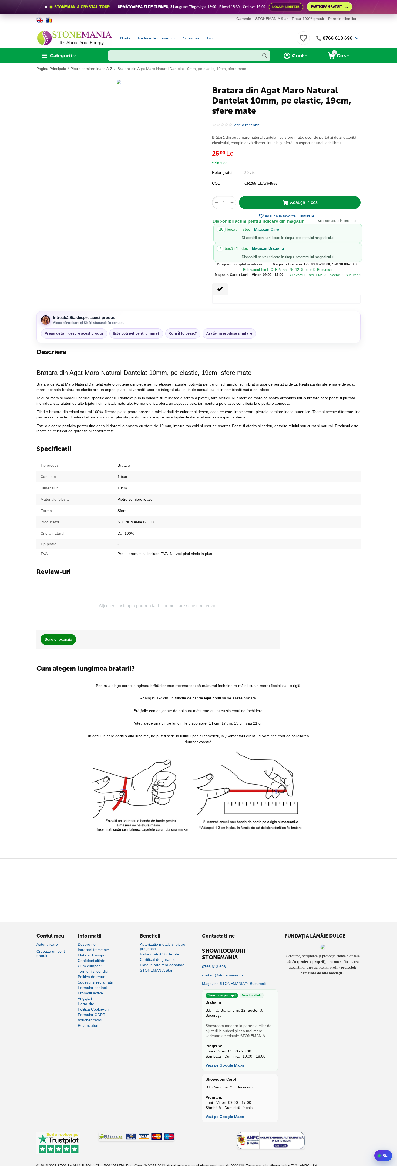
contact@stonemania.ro (222, 975)
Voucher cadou (90, 1020)
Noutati (126, 38)
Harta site (86, 1004)
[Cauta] (264, 55)
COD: (216, 183)
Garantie (243, 18)
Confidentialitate (91, 960)
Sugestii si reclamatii (95, 982)
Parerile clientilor (342, 18)
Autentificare (47, 944)
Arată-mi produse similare (229, 333)
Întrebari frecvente (93, 950)
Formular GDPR (91, 1014)
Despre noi (87, 944)
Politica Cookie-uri (93, 1009)
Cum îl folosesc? (183, 333)
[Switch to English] (39, 20)
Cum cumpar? (90, 966)
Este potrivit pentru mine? (136, 333)
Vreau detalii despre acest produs (74, 333)
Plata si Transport (93, 955)
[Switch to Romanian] (49, 20)
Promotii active (90, 993)
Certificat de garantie (158, 959)
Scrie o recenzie (246, 125)
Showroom (192, 38)
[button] (306, 216)
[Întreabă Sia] (383, 1155)
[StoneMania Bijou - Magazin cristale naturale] (74, 38)
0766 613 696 (337, 38)
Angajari (85, 998)
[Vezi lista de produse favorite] (303, 41)
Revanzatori (88, 1025)
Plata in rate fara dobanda (162, 965)
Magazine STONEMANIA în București (234, 983)
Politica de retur (91, 977)
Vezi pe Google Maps (225, 1065)
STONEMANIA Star (271, 18)
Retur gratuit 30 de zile (159, 954)
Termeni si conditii (93, 971)
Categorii (61, 56)
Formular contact (92, 987)
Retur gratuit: (223, 172)
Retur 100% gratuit (308, 18)
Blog (211, 38)
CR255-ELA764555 (261, 183)
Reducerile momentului (157, 38)
